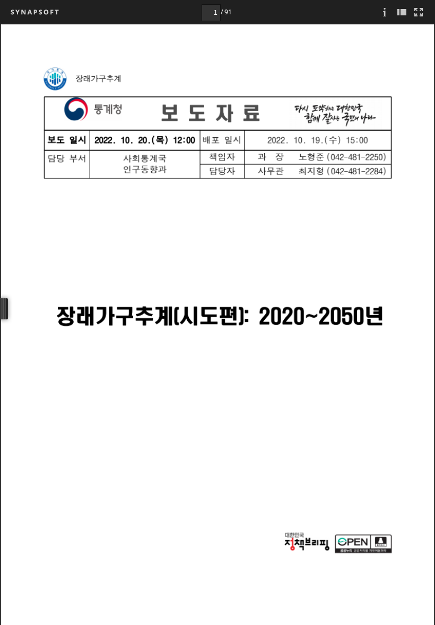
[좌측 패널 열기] (401, 12)
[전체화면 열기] (418, 12)
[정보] (384, 12)
